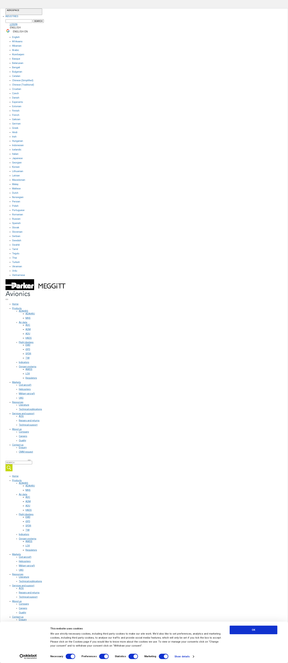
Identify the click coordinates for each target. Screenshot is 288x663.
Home (15, 304)
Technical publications (30, 409)
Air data (23, 322)
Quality (22, 440)
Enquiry (23, 447)
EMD (28, 345)
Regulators (31, 378)
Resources (17, 402)
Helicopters (25, 389)
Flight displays (26, 342)
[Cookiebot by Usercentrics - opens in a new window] (28, 656)
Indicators (24, 362)
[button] (24, 11)
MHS (28, 318)
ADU (28, 333)
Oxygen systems (27, 366)
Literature (24, 405)
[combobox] (24, 16)
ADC (28, 325)
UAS (21, 398)
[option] (12, 16)
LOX (28, 373)
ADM (28, 329)
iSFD (28, 349)
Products (17, 308)
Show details (182, 656)
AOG (21, 416)
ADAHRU (30, 313)
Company (24, 432)
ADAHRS (23, 311)
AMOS (29, 369)
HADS (29, 338)
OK (253, 629)
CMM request (26, 451)
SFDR (28, 353)
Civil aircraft (25, 385)
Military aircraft (27, 393)
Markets (16, 382)
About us (17, 429)
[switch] (104, 656)
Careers (23, 436)
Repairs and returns (29, 420)
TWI (28, 358)
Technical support (28, 425)
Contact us (18, 444)
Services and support (23, 413)
